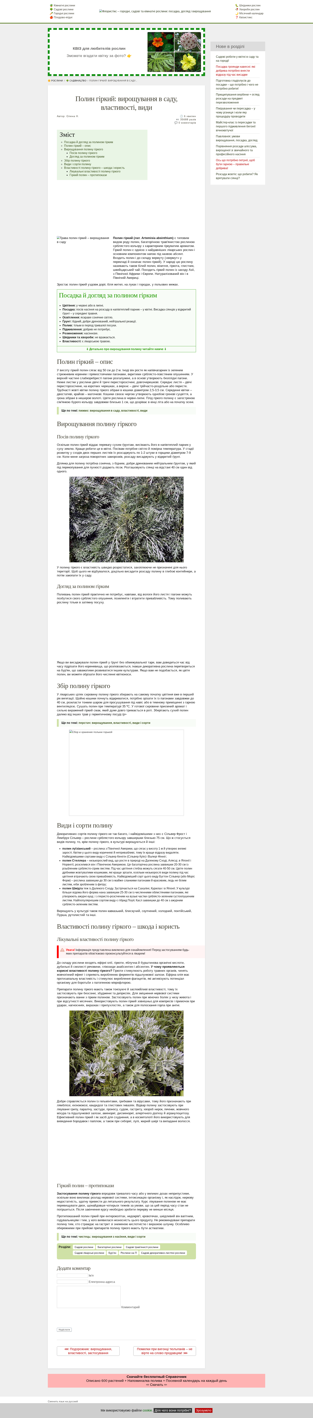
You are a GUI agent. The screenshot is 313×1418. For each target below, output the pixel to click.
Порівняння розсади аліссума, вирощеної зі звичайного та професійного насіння (236, 150)
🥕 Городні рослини (62, 13)
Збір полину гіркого (77, 160)
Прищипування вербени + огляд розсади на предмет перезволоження (237, 98)
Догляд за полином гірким (87, 156)
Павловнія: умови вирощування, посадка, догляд (236, 138)
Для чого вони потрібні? (173, 1410)
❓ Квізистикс (244, 17)
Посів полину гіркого (83, 153)
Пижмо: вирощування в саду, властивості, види (113, 410)
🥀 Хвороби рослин (247, 9)
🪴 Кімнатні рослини (62, 5)
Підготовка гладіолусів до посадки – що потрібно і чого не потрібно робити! (237, 84)
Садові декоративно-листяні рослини (163, 1252)
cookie (147, 1410)
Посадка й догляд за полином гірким (88, 142)
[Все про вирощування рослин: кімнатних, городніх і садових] (155, 11)
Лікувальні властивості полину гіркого (95, 171)
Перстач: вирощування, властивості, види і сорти (114, 722)
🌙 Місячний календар (249, 13)
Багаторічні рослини (110, 1247)
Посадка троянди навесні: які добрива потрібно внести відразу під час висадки (235, 70)
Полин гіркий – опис (77, 145)
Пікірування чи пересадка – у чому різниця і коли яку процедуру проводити (235, 112)
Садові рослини (84, 1247)
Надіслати (64, 1329)
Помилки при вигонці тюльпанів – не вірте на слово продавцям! (164, 1351)
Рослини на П (129, 1252)
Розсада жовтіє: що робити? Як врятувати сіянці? (237, 176)
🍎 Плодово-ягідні (61, 17)
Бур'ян (112, 1252)
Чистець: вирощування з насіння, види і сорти (112, 1236)
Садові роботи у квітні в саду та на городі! (237, 58)
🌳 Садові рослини (61, 9)
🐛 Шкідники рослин (247, 5)
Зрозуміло (203, 1410)
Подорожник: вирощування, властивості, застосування (90, 1351)
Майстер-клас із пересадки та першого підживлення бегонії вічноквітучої (236, 126)
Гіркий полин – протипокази (88, 175)
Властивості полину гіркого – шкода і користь (94, 167)
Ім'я (91, 1275)
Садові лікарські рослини (89, 1252)
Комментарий (130, 1307)
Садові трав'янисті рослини (142, 1247)
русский (73, 1401)
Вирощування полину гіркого (83, 149)
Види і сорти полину (77, 164)
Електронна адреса (102, 1281)
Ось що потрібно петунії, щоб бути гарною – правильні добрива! (235, 164)
